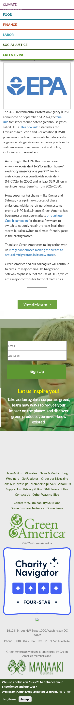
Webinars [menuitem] (12, 478)
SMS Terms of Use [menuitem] (56, 489)
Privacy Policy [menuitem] (32, 489)
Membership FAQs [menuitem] (43, 484)
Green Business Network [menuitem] (27, 508)
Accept (25, 699)
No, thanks (9, 699)
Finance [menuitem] (10, 24)
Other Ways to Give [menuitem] (46, 494)
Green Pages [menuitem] (55, 508)
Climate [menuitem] (10, 4)
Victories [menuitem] (31, 473)
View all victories (35, 304)
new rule (32, 127)
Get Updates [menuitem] (30, 478)
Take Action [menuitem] (14, 473)
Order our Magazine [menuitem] (54, 478)
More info (64, 691)
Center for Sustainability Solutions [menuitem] (37, 503)
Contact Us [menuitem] (22, 494)
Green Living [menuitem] (13, 55)
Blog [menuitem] (65, 473)
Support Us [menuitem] (13, 489)
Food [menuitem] (7, 14)
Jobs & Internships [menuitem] (15, 484)
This (23, 127)
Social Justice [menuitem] (15, 45)
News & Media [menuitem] (49, 473)
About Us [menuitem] (64, 484)
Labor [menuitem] (8, 34)
